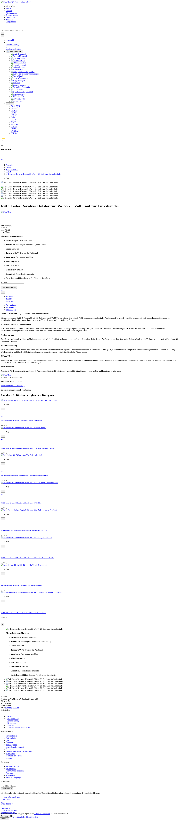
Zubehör (10, 725)
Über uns (9, 742)
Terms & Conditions (42, 814)
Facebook (10, 296)
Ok (11, 816)
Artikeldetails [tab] (11, 307)
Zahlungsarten (11, 745)
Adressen (9, 773)
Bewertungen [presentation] (11, 310)
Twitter (8, 299)
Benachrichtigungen (14, 777)
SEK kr (14, 133)
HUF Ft (14, 115)
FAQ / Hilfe (10, 754)
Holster (10, 716)
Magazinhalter (12, 719)
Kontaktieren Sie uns (14, 756)
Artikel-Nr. (5, 377)
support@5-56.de (12, 708)
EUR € (13, 113)
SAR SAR (15, 131)
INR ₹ (13, 120)
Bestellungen (11, 769)
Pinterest (9, 301)
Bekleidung (11, 723)
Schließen (4, 816)
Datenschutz (11, 738)
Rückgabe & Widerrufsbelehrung (19, 751)
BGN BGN (15, 106)
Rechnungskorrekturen (15, 771)
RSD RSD (15, 129)
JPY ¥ (13, 122)
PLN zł (13, 127)
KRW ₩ (14, 124)
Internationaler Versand (15, 747)
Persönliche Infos (12, 766)
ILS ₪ (13, 117)
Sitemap (9, 758)
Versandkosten (11, 736)
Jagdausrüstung (13, 721)
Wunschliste (10, 775)
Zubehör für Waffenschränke (18, 727)
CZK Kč (14, 108)
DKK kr (14, 110)
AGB (8, 740)
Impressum (10, 749)
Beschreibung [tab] (11, 305)
